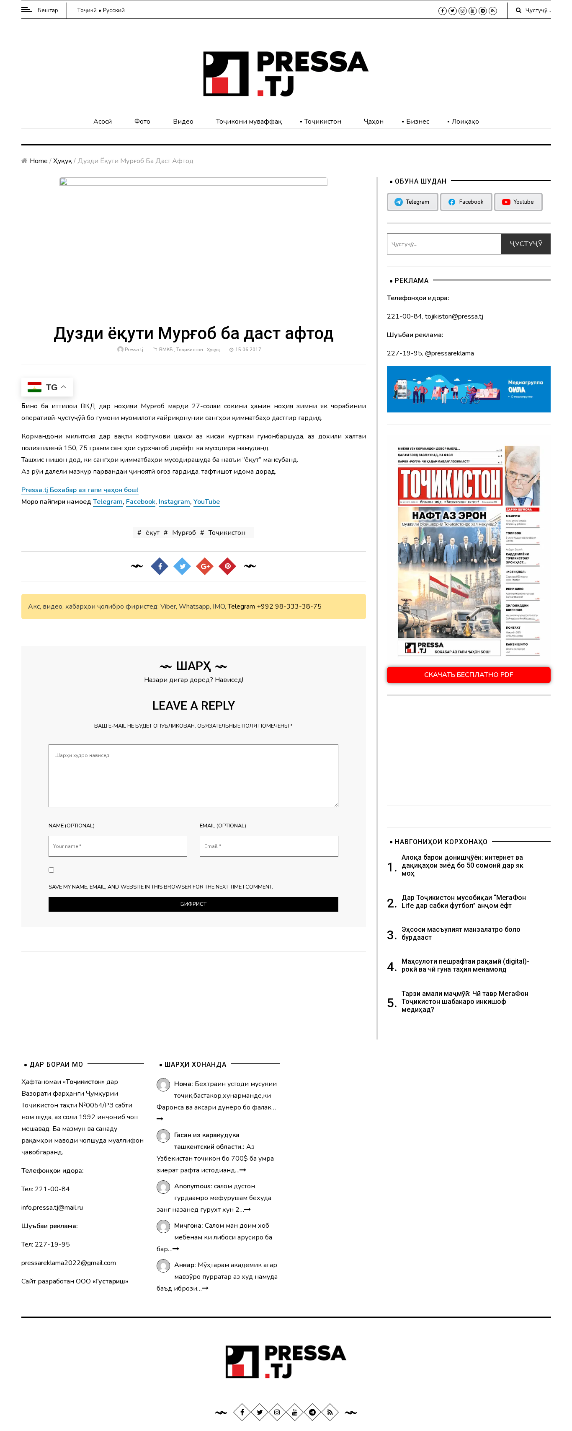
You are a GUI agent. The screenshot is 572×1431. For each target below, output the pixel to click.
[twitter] (452, 11)
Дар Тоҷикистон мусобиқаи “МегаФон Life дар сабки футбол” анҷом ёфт (464, 902)
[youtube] (473, 11)
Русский (114, 10)
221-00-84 (404, 316)
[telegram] (483, 11)
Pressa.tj (134, 350)
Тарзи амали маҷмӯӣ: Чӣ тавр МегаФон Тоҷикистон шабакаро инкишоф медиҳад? (465, 1002)
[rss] (493, 11)
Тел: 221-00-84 (45, 1189)
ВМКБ (166, 350)
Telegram (241, 606)
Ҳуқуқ (62, 161)
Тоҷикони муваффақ (249, 121)
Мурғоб (184, 532)
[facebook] (442, 11)
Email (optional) (223, 826)
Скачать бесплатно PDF (468, 674)
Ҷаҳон (374, 121)
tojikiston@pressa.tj (454, 316)
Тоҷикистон (322, 121)
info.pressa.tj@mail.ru (52, 1207)
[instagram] (463, 11)
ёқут (153, 532)
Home (39, 161)
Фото (142, 121)
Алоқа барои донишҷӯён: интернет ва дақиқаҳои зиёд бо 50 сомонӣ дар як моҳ (462, 865)
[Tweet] (182, 566)
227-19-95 (404, 353)
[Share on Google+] (205, 566)
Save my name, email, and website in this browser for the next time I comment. (161, 887)
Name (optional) (72, 826)
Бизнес (417, 121)
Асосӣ (102, 121)
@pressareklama (449, 353)
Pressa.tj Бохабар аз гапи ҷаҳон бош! (80, 490)
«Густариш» (110, 1281)
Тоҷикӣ (87, 10)
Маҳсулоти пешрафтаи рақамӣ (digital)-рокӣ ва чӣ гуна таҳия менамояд (465, 965)
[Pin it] (227, 566)
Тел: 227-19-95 (45, 1244)
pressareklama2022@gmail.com (68, 1263)
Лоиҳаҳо (465, 121)
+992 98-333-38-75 (289, 606)
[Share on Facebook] (159, 566)
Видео (183, 121)
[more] (160, 1119)
